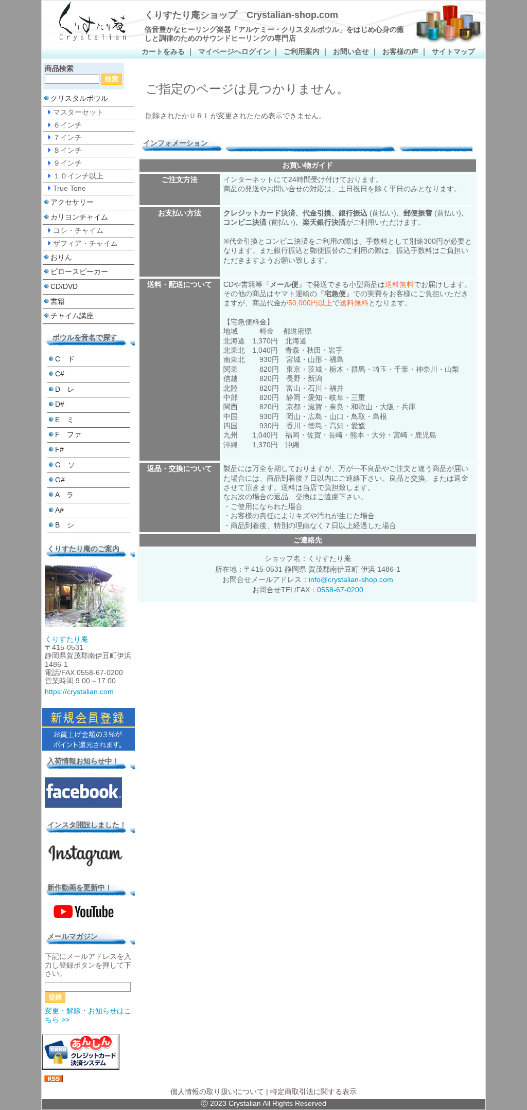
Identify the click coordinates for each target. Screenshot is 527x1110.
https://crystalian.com (79, 692)
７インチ (67, 137)
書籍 (57, 301)
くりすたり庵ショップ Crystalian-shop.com (241, 15)
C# (59, 374)
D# (59, 404)
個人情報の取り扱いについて (217, 1092)
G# (60, 480)
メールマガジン (72, 936)
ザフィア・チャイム (85, 243)
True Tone (69, 188)
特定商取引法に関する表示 (313, 1092)
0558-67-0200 (340, 590)
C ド (65, 359)
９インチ (67, 163)
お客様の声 (400, 52)
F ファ (68, 435)
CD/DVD (64, 286)
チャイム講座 (72, 316)
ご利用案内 (302, 52)
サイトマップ (453, 52)
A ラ (64, 495)
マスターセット (78, 112)
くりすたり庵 (66, 639)
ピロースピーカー (79, 272)
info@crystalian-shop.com (351, 580)
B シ (64, 525)
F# (59, 449)
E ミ (64, 420)
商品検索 (59, 68)
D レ (65, 389)
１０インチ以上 (78, 176)
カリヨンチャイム (79, 217)
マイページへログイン (234, 52)
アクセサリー (72, 202)
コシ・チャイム (78, 230)
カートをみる (163, 52)
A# (59, 510)
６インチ (67, 125)
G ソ (65, 465)
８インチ (67, 150)
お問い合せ (351, 52)
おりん (61, 257)
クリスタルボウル (79, 98)
